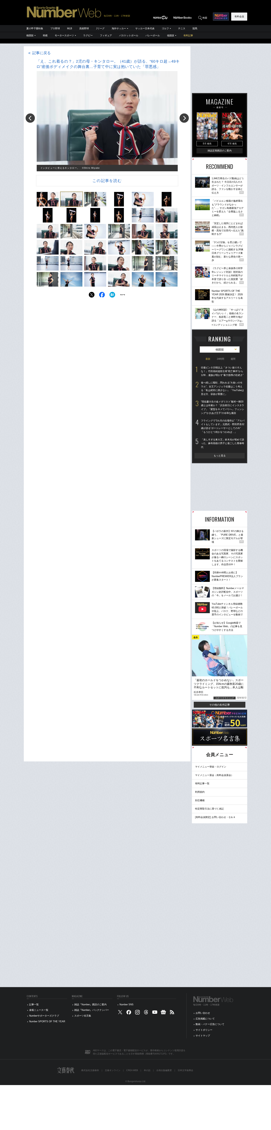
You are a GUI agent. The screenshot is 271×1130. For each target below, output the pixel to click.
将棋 (45, 35)
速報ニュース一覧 (38, 1010)
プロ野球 (55, 28)
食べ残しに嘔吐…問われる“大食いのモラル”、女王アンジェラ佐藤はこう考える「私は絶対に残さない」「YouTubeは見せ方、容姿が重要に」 (222, 388)
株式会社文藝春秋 (90, 1070)
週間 (233, 359)
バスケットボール (128, 35)
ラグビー (88, 35)
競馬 (194, 28)
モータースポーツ (64, 35)
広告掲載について (205, 1018)
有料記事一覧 (202, 783)
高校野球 (84, 28)
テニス (181, 28)
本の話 (147, 1070)
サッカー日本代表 (144, 28)
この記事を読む (107, 180)
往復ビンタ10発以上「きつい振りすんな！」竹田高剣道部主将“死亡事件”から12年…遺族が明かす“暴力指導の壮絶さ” (222, 371)
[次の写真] (184, 118)
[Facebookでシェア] (102, 295)
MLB (69, 28)
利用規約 (200, 792)
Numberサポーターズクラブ (44, 1015)
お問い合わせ (203, 1013)
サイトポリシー (204, 1030)
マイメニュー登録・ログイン (210, 766)
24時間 (220, 359)
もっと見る (220, 455)
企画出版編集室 (164, 1070)
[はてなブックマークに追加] (112, 295)
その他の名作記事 (219, 704)
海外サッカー (119, 28)
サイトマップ (203, 1035)
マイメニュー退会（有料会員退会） (214, 775)
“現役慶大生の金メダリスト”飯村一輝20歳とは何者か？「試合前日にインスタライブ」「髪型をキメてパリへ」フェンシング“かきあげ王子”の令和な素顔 (222, 407)
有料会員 (239, 16)
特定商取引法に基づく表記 (209, 808)
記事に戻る (39, 53)
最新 (208, 359)
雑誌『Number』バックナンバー (91, 1010)
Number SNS (126, 1004)
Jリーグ (100, 28)
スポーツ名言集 (82, 1015)
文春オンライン (112, 1070)
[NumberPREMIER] (221, 17)
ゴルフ (165, 28)
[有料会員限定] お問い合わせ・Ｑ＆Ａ (215, 817)
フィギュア (106, 35)
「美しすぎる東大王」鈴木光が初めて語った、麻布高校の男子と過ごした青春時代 (222, 443)
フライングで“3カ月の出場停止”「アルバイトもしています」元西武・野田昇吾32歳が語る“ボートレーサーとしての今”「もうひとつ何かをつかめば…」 (222, 426)
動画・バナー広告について (210, 1024)
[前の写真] (30, 118)
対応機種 (200, 800)
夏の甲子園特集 (34, 28)
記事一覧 (34, 1004)
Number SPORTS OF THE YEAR (47, 1021)
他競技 (170, 35)
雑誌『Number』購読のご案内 (90, 1004)
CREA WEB (132, 1070)
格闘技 (30, 35)
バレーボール (152, 35)
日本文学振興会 (185, 1070)
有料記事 (188, 35)
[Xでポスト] (92, 295)
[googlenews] (163, 1013)
